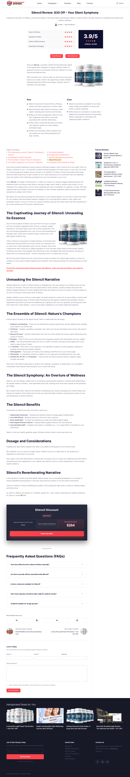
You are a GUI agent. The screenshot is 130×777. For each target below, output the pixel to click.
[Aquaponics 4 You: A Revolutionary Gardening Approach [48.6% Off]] (98, 165)
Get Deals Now (25, 757)
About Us (68, 746)
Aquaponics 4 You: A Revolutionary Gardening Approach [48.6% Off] (112, 165)
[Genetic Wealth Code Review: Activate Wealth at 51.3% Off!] (98, 155)
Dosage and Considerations (59, 155)
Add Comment (11, 663)
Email (36, 654)
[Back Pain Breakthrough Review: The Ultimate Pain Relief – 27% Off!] (110, 715)
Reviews (67, 3)
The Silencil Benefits (56, 152)
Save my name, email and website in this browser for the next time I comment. (32, 685)
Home (39, 3)
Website (64, 654)
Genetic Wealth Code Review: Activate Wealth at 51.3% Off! (113, 156)
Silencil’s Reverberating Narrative (61, 157)
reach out (113, 749)
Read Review (56, 56)
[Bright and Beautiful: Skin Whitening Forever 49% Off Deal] (50, 715)
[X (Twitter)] (37, 620)
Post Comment (13, 690)
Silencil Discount (55, 160)
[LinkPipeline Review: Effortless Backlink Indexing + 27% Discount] (98, 183)
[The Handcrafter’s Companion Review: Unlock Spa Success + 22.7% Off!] (98, 174)
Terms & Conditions (72, 754)
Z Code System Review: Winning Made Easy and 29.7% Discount (112, 193)
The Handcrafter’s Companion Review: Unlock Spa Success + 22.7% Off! (113, 174)
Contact (90, 3)
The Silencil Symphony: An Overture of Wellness (25, 162)
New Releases (70, 759)
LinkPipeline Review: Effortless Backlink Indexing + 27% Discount (113, 183)
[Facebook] (17, 620)
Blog (79, 3)
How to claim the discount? (47, 524)
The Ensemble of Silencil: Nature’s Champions (24, 160)
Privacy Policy (70, 751)
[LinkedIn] (77, 620)
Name (8, 654)
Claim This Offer (47, 534)
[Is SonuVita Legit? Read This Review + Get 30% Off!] (20, 715)
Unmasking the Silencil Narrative (19, 157)
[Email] (107, 762)
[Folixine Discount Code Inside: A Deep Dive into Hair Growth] (80, 715)
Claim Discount (72, 56)
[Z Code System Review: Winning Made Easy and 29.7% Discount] (98, 193)
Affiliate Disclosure (72, 749)
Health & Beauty (70, 24)
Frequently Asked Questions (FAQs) (62, 162)
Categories (52, 3)
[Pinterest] (57, 620)
